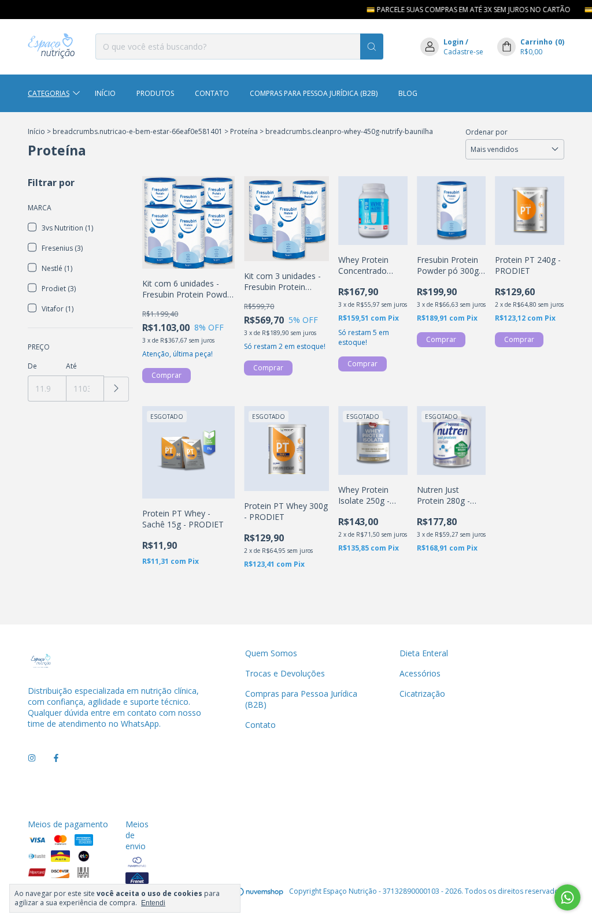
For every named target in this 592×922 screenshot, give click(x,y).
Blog (407, 93)
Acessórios (420, 673)
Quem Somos (271, 653)
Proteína (244, 131)
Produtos (155, 93)
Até (71, 366)
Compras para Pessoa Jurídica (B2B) (314, 93)
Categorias (48, 93)
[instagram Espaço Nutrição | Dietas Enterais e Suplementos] (32, 757)
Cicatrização (422, 693)
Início (105, 93)
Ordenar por (486, 132)
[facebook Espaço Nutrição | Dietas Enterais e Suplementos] (56, 757)
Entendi (153, 903)
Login (453, 42)
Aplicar (116, 389)
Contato (212, 93)
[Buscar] (371, 47)
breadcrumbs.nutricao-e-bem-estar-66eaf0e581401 (138, 131)
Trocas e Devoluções (285, 673)
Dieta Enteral (423, 653)
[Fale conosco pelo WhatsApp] (567, 897)
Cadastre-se (463, 52)
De (32, 366)
